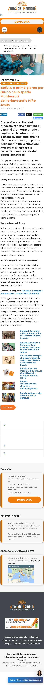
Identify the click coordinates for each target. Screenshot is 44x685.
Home (4, 41)
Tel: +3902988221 (33, 561)
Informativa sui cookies (15, 657)
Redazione (12, 654)
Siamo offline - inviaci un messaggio (25, 680)
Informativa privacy (27, 654)
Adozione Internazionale (16, 637)
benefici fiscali (14, 526)
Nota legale (33, 657)
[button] (4, 29)
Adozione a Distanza (19, 41)
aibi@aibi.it (12, 563)
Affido (14, 640)
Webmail (21, 660)
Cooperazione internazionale (27, 644)
